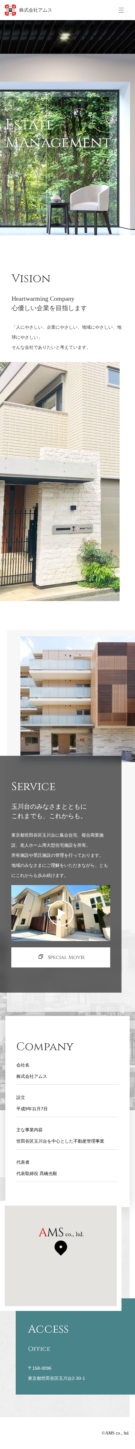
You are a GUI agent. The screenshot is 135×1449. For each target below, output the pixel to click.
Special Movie (66, 957)
